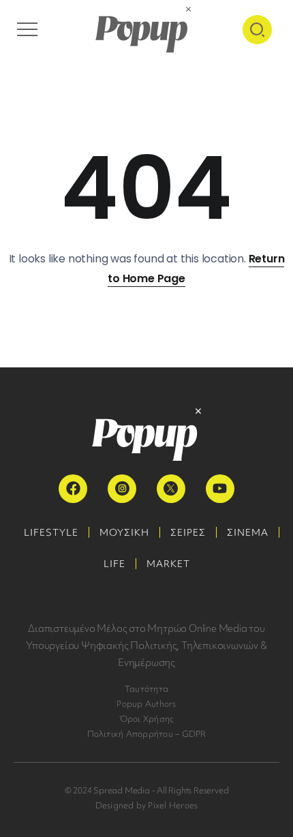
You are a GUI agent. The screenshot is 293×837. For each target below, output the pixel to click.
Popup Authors (146, 704)
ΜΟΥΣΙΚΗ (124, 532)
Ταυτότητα (146, 689)
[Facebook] (73, 488)
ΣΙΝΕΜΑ (247, 532)
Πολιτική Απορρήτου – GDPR (146, 734)
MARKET (168, 564)
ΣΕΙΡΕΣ (188, 532)
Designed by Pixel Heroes (146, 805)
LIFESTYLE (51, 532)
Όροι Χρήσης (146, 719)
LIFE (114, 564)
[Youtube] (220, 488)
